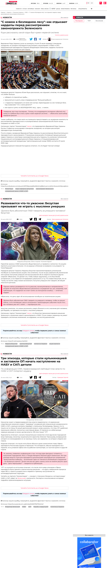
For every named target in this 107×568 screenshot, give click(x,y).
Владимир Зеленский (12, 506)
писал (29, 126)
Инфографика (65, 8)
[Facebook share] (35, 39)
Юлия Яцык (9, 189)
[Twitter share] (31, 39)
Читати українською (61, 35)
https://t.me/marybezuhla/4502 (17, 341)
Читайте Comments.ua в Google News (34, 176)
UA (92, 3)
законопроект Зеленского (44, 189)
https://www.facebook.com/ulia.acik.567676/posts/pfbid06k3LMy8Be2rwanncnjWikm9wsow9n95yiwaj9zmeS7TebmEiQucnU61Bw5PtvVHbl (45, 186)
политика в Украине (57, 506)
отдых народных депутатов (24, 189)
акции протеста (54, 343)
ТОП (89, 21)
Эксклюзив (99, 21)
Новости (19, 8)
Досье (58, 8)
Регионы (73, 8)
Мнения (37, 8)
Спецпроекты (82, 8)
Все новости (64, 17)
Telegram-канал (28, 330)
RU (88, 3)
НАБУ (24, 506)
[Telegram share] (39, 39)
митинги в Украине (40, 343)
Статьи (24, 8)
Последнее (79, 21)
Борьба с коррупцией (41, 506)
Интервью (31, 8)
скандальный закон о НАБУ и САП (16, 191)
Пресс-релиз (45, 8)
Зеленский (22, 478)
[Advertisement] (34, 161)
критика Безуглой (26, 343)
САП (29, 506)
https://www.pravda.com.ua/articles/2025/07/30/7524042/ (25, 504)
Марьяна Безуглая (11, 343)
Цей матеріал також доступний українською (53, 215)
